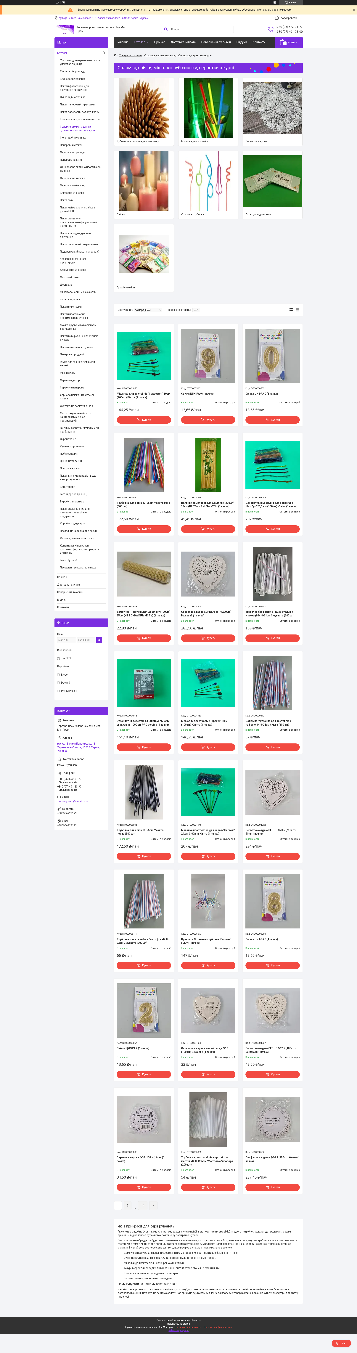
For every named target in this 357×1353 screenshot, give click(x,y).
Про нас (159, 42)
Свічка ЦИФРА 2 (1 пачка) (133, 1048)
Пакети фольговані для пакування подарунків (74, 88)
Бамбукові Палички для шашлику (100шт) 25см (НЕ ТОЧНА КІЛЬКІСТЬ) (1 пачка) (143, 613)
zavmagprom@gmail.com (72, 801)
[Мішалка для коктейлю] (208, 108)
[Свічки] (144, 181)
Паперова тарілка (71, 159)
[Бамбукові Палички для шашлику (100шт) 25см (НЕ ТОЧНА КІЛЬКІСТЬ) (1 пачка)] (144, 574)
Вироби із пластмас (72, 501)
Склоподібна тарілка (72, 97)
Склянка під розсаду (72, 71)
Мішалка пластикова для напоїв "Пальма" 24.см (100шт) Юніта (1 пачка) (208, 832)
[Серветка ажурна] (272, 108)
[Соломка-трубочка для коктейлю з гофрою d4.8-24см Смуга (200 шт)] (272, 683)
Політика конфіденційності (218, 1327)
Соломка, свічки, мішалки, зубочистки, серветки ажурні (77, 128)
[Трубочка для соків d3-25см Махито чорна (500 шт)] (144, 792)
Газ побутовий (69, 560)
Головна (122, 42)
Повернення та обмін (216, 42)
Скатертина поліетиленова (76, 405)
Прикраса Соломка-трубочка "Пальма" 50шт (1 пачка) (206, 941)
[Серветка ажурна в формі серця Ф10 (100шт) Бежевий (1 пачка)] (208, 1010)
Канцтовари (67, 486)
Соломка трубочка (192, 214)
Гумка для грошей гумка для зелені (77, 363)
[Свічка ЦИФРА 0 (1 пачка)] (272, 356)
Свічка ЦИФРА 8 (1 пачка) (261, 939)
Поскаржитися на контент (188, 1327)
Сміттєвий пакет (70, 277)
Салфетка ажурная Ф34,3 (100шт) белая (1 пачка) (272, 1159)
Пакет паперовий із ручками (77, 104)
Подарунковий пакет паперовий (79, 251)
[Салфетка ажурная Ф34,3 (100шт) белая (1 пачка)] (272, 1119)
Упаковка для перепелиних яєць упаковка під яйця (80, 62)
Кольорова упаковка (73, 78)
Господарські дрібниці (73, 494)
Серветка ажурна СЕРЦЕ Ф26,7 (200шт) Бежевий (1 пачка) (206, 613)
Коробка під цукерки (72, 523)
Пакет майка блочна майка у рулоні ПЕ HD (77, 209)
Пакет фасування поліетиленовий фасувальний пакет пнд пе (78, 222)
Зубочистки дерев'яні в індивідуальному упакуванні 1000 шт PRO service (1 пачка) (143, 722)
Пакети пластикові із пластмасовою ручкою (74, 316)
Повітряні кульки (70, 468)
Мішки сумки (67, 372)
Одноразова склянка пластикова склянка (80, 168)
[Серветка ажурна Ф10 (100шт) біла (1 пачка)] (144, 1119)
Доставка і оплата (183, 42)
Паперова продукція (72, 354)
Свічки (121, 214)
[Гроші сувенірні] (144, 254)
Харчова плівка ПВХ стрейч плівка (77, 396)
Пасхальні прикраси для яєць (78, 567)
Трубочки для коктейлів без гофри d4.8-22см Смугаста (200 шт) (143, 941)
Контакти (259, 42)
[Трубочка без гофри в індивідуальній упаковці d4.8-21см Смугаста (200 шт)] (272, 574)
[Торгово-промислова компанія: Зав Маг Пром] (64, 29)
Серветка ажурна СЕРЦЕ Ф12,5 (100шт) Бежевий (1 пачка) (270, 1050)
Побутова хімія (69, 453)
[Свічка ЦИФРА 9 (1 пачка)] (208, 356)
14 (142, 1205)
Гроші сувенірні (126, 287)
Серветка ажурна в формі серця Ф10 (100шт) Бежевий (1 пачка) (204, 1050)
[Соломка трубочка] (208, 181)
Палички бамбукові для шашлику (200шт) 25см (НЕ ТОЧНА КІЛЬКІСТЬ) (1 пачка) (207, 504)
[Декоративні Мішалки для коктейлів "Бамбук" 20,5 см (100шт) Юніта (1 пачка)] (272, 465)
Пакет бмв (66, 200)
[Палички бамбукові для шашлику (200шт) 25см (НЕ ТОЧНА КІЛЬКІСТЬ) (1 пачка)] (208, 465)
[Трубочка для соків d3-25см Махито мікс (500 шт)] (144, 465)
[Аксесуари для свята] (272, 181)
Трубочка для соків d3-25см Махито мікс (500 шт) (143, 504)
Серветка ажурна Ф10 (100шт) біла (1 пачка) (140, 1159)
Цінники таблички (71, 460)
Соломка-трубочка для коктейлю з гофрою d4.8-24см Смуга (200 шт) (268, 722)
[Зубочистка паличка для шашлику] (144, 108)
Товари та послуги (130, 55)
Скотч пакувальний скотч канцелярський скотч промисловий (75, 417)
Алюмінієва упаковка (73, 269)
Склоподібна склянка (73, 137)
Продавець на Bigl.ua (178, 1324)
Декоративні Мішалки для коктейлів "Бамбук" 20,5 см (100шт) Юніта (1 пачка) (271, 504)
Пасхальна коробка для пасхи (78, 530)
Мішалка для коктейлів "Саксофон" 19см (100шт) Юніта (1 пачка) (143, 395)
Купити (146, 419)
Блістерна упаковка (72, 192)
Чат (344, 1343)
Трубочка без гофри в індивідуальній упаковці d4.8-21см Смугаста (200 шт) (270, 613)
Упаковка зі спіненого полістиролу (73, 260)
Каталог (139, 42)
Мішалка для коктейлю (195, 141)
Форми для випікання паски (77, 538)
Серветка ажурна (256, 141)
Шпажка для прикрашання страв (80, 119)
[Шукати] (165, 29)
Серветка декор (70, 380)
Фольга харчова (70, 299)
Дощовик (66, 284)
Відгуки (241, 42)
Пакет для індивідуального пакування (76, 235)
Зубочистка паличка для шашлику (138, 141)
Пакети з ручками (71, 306)
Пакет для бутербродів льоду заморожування (78, 477)
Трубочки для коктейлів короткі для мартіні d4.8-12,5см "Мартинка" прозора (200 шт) (207, 1161)
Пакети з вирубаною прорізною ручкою (79, 338)
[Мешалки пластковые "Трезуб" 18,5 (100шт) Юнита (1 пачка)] (208, 683)
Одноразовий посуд (72, 185)
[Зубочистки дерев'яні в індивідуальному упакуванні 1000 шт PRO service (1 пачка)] (144, 683)
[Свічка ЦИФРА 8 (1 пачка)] (272, 901)
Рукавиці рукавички (72, 446)
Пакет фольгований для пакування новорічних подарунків (75, 512)
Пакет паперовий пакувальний (79, 244)
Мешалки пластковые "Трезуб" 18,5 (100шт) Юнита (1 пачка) (204, 722)
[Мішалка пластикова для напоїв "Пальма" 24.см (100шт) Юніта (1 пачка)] (208, 792)
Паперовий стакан (71, 145)
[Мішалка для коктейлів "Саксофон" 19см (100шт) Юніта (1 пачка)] (144, 356)
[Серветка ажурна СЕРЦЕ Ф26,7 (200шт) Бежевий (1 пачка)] (208, 574)
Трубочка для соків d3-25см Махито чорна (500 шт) (140, 832)
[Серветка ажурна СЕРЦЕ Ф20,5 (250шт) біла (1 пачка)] (272, 792)
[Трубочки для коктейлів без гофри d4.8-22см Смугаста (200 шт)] (144, 901)
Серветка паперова (72, 387)
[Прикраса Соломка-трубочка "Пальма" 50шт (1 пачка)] (208, 901)
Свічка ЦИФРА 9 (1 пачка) (197, 393)
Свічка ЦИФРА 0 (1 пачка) (261, 393)
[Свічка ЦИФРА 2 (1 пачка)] (144, 1010)
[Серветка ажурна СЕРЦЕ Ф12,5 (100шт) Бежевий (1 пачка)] (272, 1010)
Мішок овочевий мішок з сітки (78, 291)
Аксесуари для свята (258, 214)
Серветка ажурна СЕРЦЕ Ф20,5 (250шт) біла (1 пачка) (270, 832)
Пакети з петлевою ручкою (76, 347)
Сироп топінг (68, 439)
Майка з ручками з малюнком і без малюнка (78, 327)
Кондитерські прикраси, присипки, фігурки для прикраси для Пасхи (79, 549)
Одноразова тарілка (72, 178)
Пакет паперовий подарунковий (79, 111)
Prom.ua (196, 1320)
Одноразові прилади (73, 152)
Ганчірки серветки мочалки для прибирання (79, 429)
